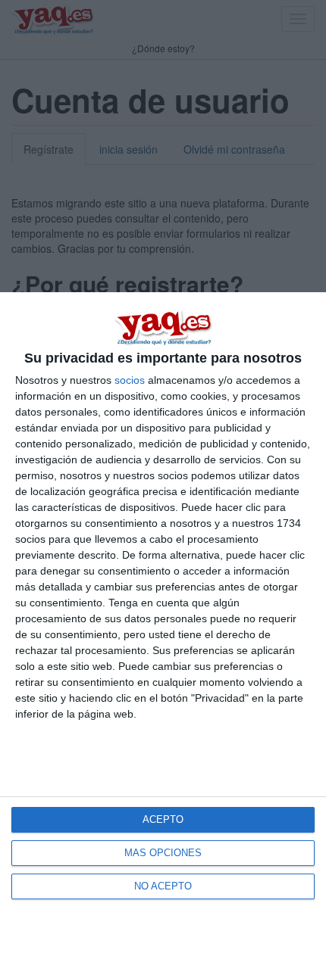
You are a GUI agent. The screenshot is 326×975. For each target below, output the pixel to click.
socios (129, 380)
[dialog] (163, 633)
